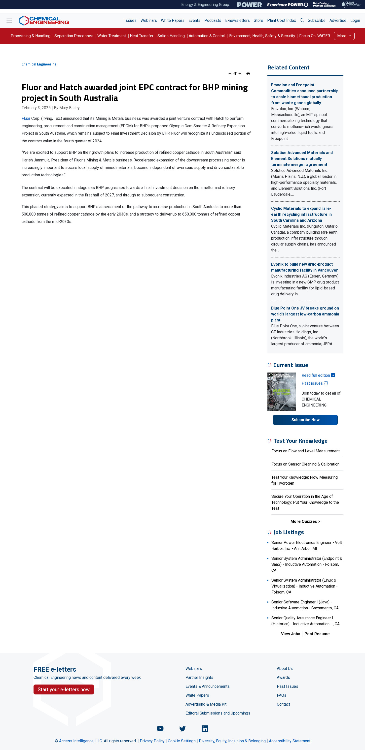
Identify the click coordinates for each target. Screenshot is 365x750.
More (342, 35)
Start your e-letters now (64, 689)
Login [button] (355, 20)
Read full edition (316, 375)
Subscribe (317, 20)
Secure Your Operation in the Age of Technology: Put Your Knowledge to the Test (305, 502)
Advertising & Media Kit (205, 704)
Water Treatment (111, 35)
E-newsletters (237, 20)
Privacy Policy (152, 741)
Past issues (313, 383)
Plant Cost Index (281, 20)
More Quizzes (304, 521)
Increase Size (240, 73)
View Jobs (290, 633)
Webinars (149, 20)
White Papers (172, 20)
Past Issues (287, 686)
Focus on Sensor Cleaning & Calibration (305, 464)
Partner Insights (199, 677)
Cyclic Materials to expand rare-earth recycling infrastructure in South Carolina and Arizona (301, 214)
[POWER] (249, 4)
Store (258, 20)
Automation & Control (207, 35)
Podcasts (212, 20)
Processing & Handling (30, 35)
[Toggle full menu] (9, 20)
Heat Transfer (141, 35)
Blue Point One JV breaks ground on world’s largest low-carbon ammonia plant (305, 314)
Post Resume (317, 633)
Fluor (26, 118)
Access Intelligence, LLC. (81, 741)
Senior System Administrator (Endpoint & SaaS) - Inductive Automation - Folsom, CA (306, 564)
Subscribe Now (306, 419)
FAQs (281, 695)
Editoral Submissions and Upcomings (217, 713)
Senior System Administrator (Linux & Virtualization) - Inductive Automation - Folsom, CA (304, 586)
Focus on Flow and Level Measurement (305, 451)
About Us (285, 668)
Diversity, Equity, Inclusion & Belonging (232, 741)
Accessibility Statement (289, 741)
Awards (283, 677)
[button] (302, 21)
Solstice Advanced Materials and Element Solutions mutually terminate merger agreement (302, 158)
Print (248, 73)
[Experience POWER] (287, 4)
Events (194, 20)
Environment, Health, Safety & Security (262, 35)
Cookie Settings (182, 741)
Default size (235, 73)
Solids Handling (171, 35)
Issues (130, 20)
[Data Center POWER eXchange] (324, 4)
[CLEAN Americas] (351, 4)
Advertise (337, 20)
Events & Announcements (207, 686)
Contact (283, 704)
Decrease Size (230, 73)
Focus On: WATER (314, 35)
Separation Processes (73, 35)
